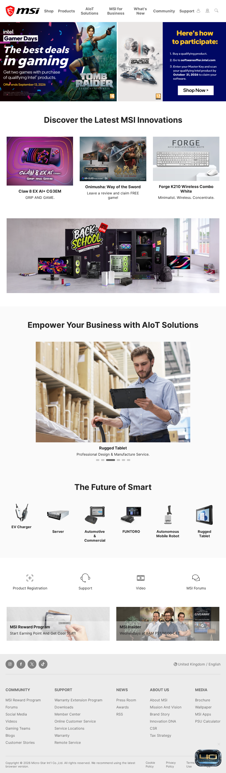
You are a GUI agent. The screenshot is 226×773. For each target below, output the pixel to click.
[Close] (218, 744)
